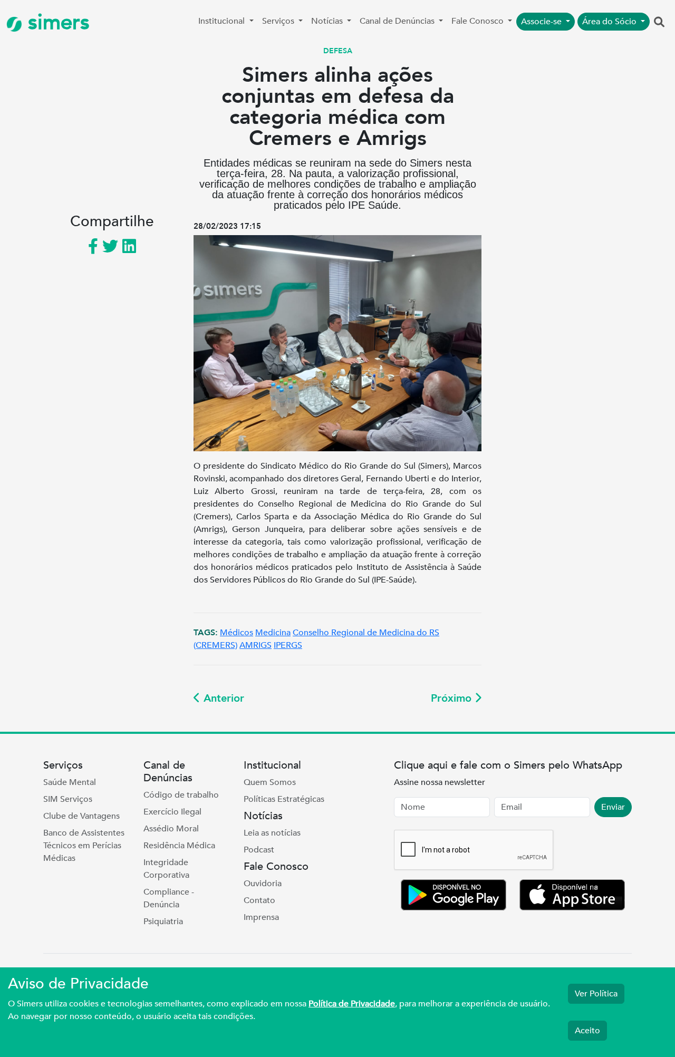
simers (56, 22)
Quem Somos (270, 782)
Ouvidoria (263, 883)
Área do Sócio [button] (610, 21)
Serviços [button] (279, 21)
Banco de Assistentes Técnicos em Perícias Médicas (83, 845)
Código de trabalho (181, 795)
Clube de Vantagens (81, 816)
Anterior (222, 698)
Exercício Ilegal (172, 812)
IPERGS (288, 645)
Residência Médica (179, 845)
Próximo (453, 698)
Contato (259, 900)
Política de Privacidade (351, 1004)
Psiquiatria (163, 921)
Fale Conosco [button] (478, 21)
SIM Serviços (67, 799)
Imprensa (261, 917)
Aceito (587, 1030)
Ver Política (596, 994)
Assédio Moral (171, 829)
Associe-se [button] (542, 21)
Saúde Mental (69, 782)
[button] (659, 23)
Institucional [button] (222, 21)
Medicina (273, 632)
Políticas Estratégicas (284, 799)
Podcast (259, 850)
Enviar (613, 807)
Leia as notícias (272, 833)
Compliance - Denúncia (168, 898)
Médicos (236, 632)
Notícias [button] (328, 21)
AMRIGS (255, 645)
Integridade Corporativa (166, 869)
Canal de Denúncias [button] (398, 21)
